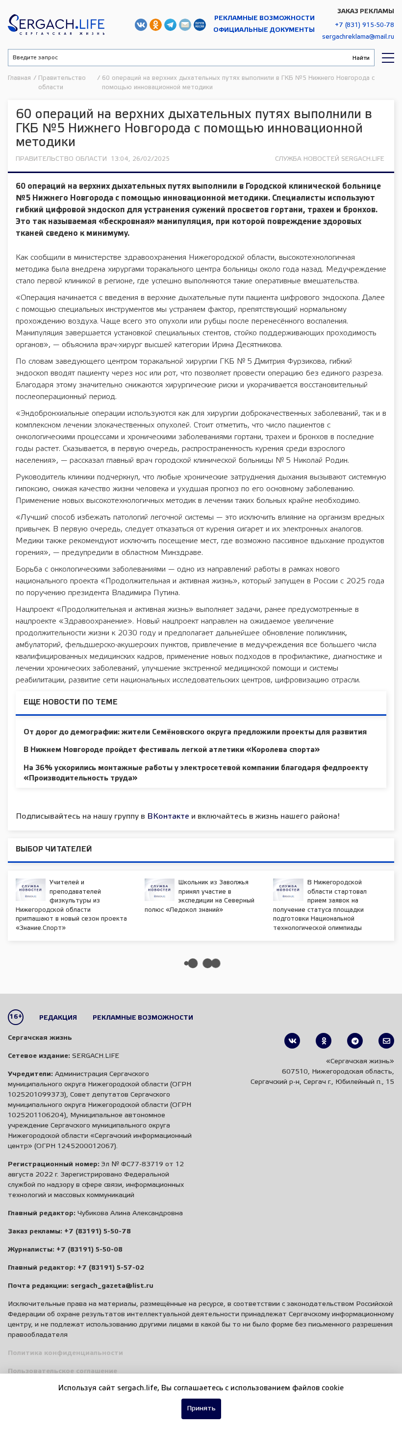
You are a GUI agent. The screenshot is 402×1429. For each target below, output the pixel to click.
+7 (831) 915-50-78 (364, 25)
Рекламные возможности (264, 18)
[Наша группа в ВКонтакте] (292, 1041)
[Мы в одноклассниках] (323, 1041)
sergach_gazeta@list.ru (185, 25)
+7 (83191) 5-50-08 (89, 1250)
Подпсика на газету (200, 25)
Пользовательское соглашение (62, 1371)
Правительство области (61, 159)
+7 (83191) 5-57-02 (110, 1268)
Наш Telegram (170, 25)
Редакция (58, 1018)
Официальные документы (264, 30)
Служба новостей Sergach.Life (329, 159)
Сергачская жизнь (56, 24)
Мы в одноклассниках (156, 25)
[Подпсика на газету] (386, 1041)
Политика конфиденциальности (65, 1353)
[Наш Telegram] (355, 1041)
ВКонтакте (168, 816)
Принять (201, 1408)
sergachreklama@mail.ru (358, 37)
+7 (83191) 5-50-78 (97, 1231)
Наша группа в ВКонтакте (141, 25)
